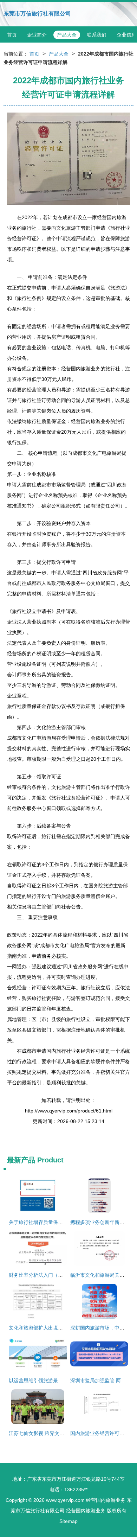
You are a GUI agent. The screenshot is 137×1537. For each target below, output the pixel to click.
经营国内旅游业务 (105, 1500)
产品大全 (67, 35)
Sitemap (68, 1521)
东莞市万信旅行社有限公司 (37, 14)
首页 (12, 35)
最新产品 (21, 1160)
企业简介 (37, 35)
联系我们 (96, 35)
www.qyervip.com (65, 1500)
